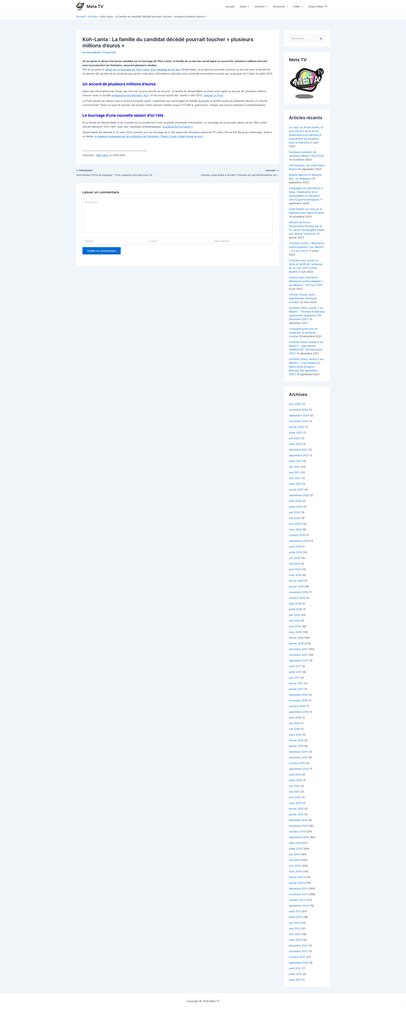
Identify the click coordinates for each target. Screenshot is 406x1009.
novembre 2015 (298, 757)
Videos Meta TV (317, 6)
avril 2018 (295, 626)
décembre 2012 (298, 945)
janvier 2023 (296, 426)
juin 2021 (294, 466)
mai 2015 (294, 791)
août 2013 (295, 911)
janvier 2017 (296, 689)
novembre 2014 (298, 825)
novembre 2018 (298, 592)
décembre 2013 (298, 888)
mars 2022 (295, 444)
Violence (259, 6)
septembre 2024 (299, 415)
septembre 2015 (298, 768)
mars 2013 (295, 939)
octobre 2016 (297, 706)
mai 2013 (294, 928)
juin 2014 (294, 854)
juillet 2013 (295, 917)
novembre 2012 (298, 951)
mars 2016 (295, 734)
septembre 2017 (298, 660)
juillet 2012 (295, 974)
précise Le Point (213, 95)
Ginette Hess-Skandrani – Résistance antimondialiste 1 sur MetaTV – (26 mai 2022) (306, 281)
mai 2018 (294, 620)
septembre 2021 (298, 455)
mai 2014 (294, 860)
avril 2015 (295, 797)
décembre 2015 (298, 751)
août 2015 (295, 774)
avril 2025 (295, 404)
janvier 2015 (296, 814)
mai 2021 (294, 472)
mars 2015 (295, 803)
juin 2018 (294, 615)
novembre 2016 (298, 700)
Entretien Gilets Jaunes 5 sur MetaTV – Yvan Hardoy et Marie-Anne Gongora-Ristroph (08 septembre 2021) (306, 366)
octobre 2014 (297, 831)
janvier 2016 (296, 746)
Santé (242, 6)
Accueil (230, 6)
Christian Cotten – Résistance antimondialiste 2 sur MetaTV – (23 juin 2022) (306, 247)
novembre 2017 (298, 654)
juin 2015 (294, 786)
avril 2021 (295, 478)
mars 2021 (295, 483)
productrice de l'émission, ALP (130, 95)
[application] (247, 6)
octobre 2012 (297, 956)
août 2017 (295, 666)
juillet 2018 (295, 609)
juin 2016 (294, 723)
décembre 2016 (298, 694)
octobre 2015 (297, 763)
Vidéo (296, 6)
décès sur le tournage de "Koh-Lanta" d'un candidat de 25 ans (142, 69)
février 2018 (296, 637)
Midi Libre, (102, 155)
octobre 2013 (297, 899)
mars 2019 (295, 575)
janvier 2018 (296, 643)
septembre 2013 (298, 905)
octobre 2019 (297, 535)
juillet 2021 (295, 461)
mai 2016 (294, 729)
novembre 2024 (298, 409)
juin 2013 (294, 922)
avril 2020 (295, 523)
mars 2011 (295, 979)
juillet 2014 (295, 848)
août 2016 (295, 717)
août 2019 (295, 546)
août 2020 (295, 501)
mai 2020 (294, 518)
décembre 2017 (298, 649)
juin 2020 (294, 512)
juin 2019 (294, 558)
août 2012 (295, 968)
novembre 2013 (298, 894)
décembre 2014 (298, 820)
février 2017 (296, 683)
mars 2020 (295, 529)
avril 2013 (295, 934)
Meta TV (95, 6)
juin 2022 (294, 438)
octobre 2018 (297, 597)
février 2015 (296, 808)
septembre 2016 (298, 711)
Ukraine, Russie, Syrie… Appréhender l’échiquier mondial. (303, 298)
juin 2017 (294, 677)
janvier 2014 (296, 882)
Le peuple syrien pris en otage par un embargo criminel (303, 332)
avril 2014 (295, 865)
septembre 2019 (298, 540)
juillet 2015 (295, 780)
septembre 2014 (298, 837)
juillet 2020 (295, 506)
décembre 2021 (298, 449)
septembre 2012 (298, 962)
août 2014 (295, 843)
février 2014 (296, 877)
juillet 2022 (295, 432)
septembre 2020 (299, 495)
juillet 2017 (295, 672)
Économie (279, 6)
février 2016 (296, 740)
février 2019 (296, 580)
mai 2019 (294, 563)
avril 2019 (295, 569)
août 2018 (295, 603)
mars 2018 (295, 632)
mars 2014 (295, 871)
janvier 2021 (296, 489)
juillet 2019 (295, 552)
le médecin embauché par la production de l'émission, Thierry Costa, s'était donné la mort (149, 136)
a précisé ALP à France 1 (177, 126)
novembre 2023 (298, 421)
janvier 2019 (296, 586)
